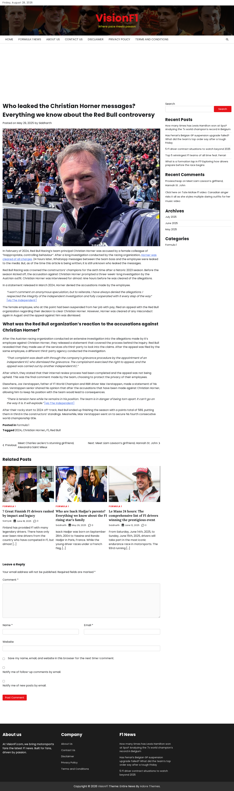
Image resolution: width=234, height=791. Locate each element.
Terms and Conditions (151, 39)
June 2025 (171, 223)
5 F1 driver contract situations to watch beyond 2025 (197, 149)
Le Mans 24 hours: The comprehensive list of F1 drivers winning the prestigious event (133, 515)
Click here (171, 192)
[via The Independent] (22, 300)
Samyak (7, 520)
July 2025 (171, 217)
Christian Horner (34, 430)
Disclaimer (95, 39)
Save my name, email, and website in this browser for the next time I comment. (61, 658)
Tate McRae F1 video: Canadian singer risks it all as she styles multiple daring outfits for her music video (197, 197)
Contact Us (74, 39)
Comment (11, 580)
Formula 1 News (29, 39)
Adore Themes (150, 786)
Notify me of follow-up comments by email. (32, 672)
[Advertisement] (117, 69)
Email (88, 625)
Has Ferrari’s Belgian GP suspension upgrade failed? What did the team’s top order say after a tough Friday (197, 139)
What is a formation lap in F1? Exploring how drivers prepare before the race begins (196, 163)
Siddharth (45, 123)
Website (8, 642)
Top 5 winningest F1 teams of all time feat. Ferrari (195, 155)
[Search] (227, 39)
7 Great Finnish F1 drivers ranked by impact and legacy (28, 513)
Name (8, 625)
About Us (53, 39)
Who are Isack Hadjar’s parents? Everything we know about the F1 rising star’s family (81, 515)
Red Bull (55, 430)
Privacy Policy (119, 39)
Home (9, 39)
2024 (18, 430)
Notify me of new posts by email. (24, 685)
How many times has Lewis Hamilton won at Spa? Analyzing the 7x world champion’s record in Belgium (198, 127)
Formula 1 (23, 425)
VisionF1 (117, 18)
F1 (47, 430)
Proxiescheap (173, 181)
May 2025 (171, 229)
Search (170, 104)
